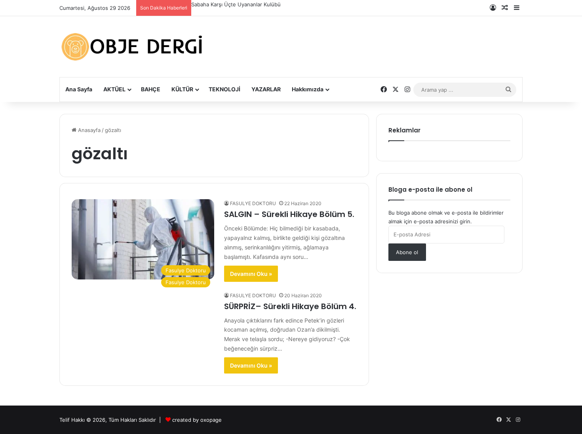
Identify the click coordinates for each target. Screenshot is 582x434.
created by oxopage (197, 420)
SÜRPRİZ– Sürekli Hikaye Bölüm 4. (290, 306)
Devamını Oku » (251, 273)
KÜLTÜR (182, 89)
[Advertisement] (370, 40)
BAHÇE (150, 89)
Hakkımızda (307, 89)
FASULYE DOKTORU (253, 203)
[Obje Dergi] (132, 46)
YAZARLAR (266, 89)
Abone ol (407, 252)
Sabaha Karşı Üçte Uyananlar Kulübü (236, 4)
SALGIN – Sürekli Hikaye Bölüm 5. (289, 214)
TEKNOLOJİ (224, 89)
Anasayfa (88, 130)
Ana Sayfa (78, 89)
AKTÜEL (114, 89)
